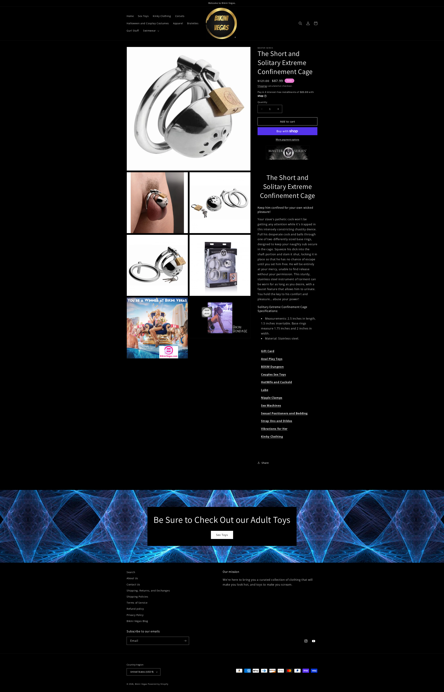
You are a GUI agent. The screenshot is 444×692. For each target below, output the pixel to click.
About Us (132, 578)
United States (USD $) (141, 671)
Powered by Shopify (158, 684)
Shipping (262, 85)
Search (131, 572)
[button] (151, 30)
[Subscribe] (185, 641)
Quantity (262, 102)
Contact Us (133, 584)
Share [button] (265, 462)
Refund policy (135, 608)
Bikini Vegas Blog (137, 621)
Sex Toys (222, 535)
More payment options (287, 139)
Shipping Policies (137, 596)
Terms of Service (137, 602)
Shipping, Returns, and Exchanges (148, 590)
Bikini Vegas (141, 684)
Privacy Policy (135, 615)
